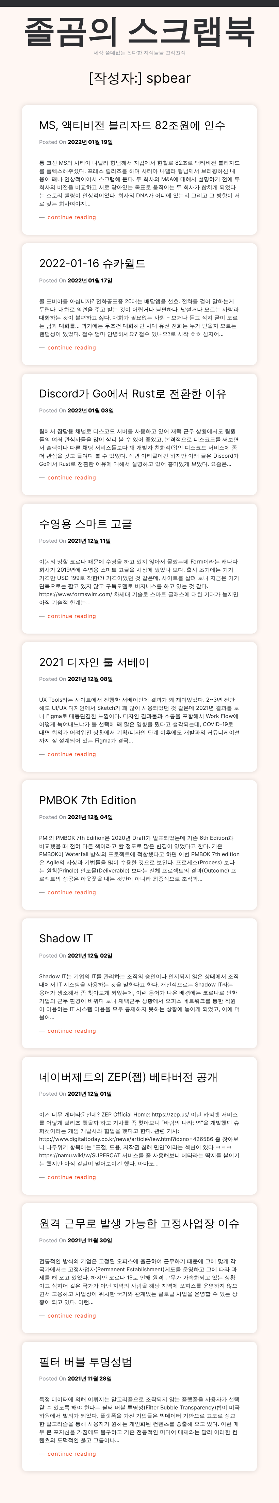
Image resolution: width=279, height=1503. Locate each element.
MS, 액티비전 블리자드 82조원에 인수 (132, 125)
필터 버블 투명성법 (85, 1361)
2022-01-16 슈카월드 (92, 263)
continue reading (71, 217)
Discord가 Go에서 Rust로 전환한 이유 (133, 393)
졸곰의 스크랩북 (139, 29)
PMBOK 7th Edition (87, 800)
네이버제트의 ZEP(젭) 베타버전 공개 (128, 1076)
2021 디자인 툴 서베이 (94, 662)
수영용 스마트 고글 (85, 523)
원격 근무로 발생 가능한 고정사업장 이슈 (139, 1223)
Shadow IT (66, 938)
